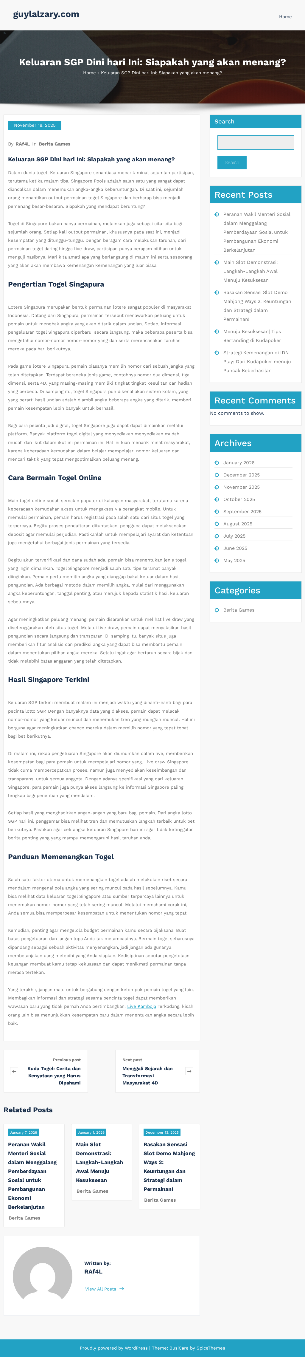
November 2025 (241, 487)
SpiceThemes (210, 1348)
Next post (132, 1059)
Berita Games (55, 144)
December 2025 (241, 475)
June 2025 (235, 548)
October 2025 (239, 499)
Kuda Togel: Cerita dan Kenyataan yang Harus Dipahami (54, 1076)
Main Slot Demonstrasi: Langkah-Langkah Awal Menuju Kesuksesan (99, 1162)
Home (285, 16)
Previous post (67, 1059)
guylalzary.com (46, 14)
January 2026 (239, 462)
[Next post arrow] (189, 1071)
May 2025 (234, 560)
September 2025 (242, 511)
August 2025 (237, 524)
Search (224, 121)
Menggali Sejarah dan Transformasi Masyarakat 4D (147, 1076)
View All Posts (101, 1289)
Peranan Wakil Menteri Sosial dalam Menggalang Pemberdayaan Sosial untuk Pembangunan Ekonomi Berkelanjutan (256, 232)
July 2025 (234, 536)
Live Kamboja (141, 1006)
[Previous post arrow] (14, 1071)
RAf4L (22, 144)
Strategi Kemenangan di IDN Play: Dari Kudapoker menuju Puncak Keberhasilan (257, 361)
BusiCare (179, 1348)
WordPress (136, 1348)
